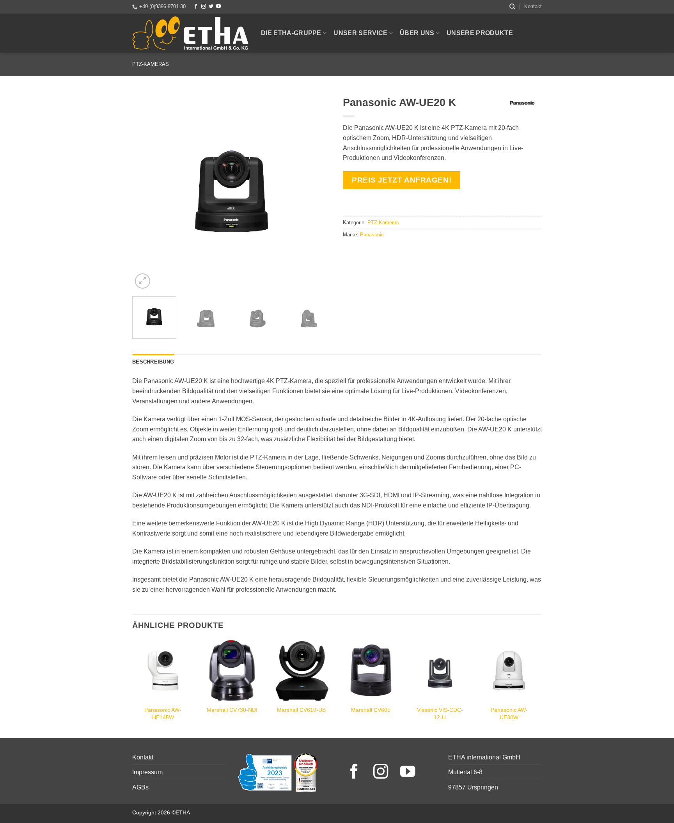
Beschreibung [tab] (153, 362)
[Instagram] (203, 6)
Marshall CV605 (370, 710)
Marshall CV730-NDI (232, 710)
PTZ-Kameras (150, 64)
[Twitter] (211, 6)
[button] (142, 281)
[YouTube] (218, 6)
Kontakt (533, 6)
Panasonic (372, 235)
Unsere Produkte (480, 33)
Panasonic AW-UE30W (509, 713)
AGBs (140, 787)
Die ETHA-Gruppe (291, 33)
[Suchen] (512, 6)
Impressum (147, 772)
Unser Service (360, 33)
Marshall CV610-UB (301, 710)
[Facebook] (195, 6)
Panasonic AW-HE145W (162, 713)
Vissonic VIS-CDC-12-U (440, 713)
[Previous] (146, 191)
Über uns (417, 33)
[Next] (317, 191)
